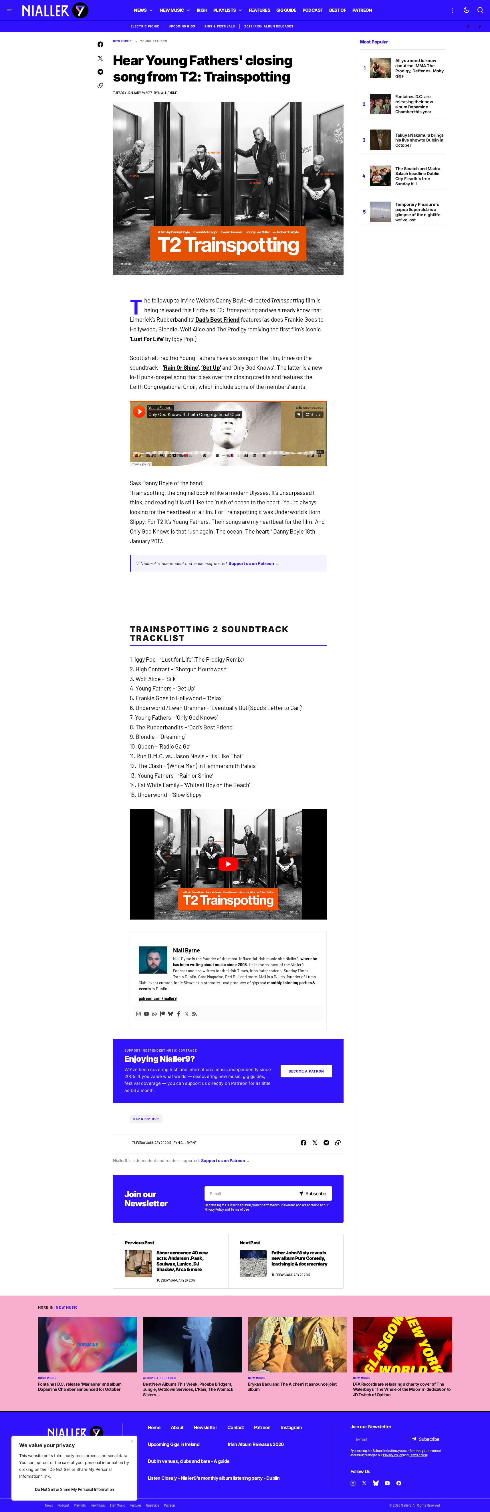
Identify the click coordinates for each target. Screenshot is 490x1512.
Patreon (262, 1427)
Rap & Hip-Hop (146, 1119)
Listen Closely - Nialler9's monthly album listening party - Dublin (214, 1478)
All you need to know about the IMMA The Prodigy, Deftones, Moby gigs (419, 68)
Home (154, 1427)
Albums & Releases (159, 1378)
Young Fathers (153, 41)
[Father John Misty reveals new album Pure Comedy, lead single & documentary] (285, 1261)
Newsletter (205, 1427)
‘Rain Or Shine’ (181, 367)
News (49, 1505)
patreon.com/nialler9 (158, 998)
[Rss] (194, 1013)
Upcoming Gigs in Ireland (174, 1444)
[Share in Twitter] (100, 58)
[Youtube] (146, 1013)
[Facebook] (178, 1013)
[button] (10, 10)
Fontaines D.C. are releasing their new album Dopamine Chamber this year (414, 104)
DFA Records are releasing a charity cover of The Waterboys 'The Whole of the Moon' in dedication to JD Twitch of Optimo (402, 1389)
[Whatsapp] (154, 1013)
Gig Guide (152, 1505)
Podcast (63, 1505)
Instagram (291, 1427)
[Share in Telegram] (100, 72)
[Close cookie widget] (131, 1441)
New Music (122, 41)
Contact (235, 1427)
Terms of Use (240, 1209)
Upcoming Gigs (182, 26)
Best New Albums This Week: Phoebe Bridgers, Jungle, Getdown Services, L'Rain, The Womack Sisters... (188, 1389)
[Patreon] (162, 1013)
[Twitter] (186, 1013)
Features (136, 1505)
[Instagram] (138, 1013)
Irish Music (47, 1378)
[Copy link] (100, 86)
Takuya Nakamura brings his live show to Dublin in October (419, 140)
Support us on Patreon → (254, 563)
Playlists (80, 1505)
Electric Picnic (145, 26)
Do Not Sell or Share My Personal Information (74, 1489)
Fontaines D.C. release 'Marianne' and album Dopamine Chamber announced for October (80, 1387)
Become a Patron (306, 1071)
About (177, 1427)
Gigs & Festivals (220, 26)
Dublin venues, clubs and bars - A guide (189, 1461)
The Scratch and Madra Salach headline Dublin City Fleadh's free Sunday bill (417, 176)
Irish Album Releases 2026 (256, 1444)
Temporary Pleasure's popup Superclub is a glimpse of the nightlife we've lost (418, 212)
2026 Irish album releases (268, 26)
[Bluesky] (170, 1013)
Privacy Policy (214, 1209)
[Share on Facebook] (100, 44)
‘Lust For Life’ (147, 338)
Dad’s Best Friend (217, 319)
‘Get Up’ (211, 367)
